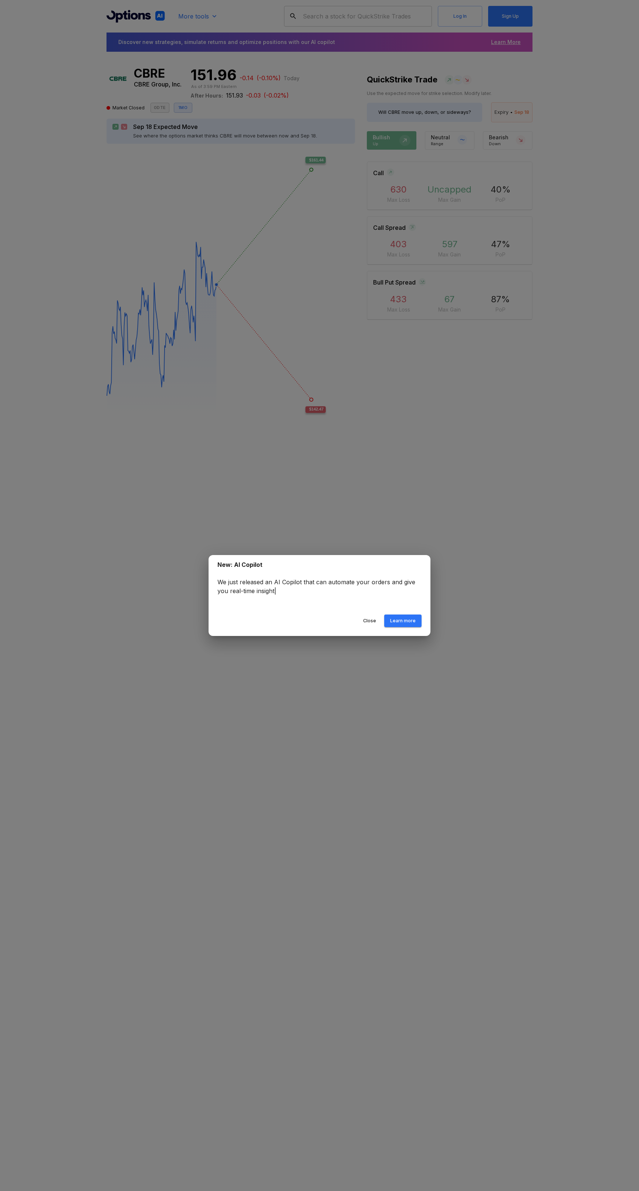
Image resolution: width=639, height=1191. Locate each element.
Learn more (403, 620)
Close (369, 620)
